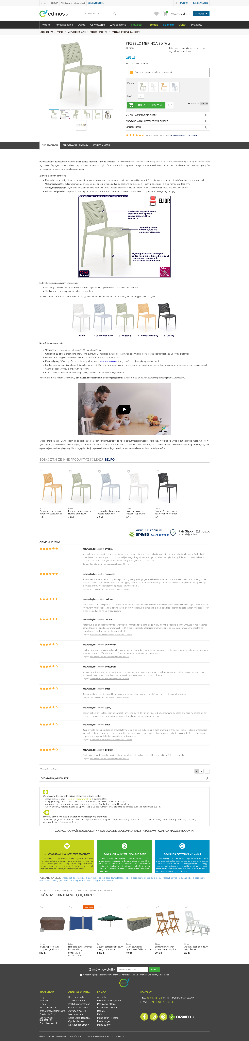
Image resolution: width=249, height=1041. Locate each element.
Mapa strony (104, 1024)
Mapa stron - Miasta (107, 1018)
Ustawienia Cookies (78, 1007)
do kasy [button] (200, 14)
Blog (42, 997)
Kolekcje (168, 24)
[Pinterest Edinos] (163, 1017)
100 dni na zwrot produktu (141, 115)
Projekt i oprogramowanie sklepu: (104, 1036)
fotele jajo (54, 880)
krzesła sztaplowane (107, 361)
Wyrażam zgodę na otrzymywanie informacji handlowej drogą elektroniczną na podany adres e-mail (126, 975)
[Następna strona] (207, 771)
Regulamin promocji (107, 1007)
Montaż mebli (133, 127)
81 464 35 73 (154, 997)
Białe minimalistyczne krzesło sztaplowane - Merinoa (109, 564)
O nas (43, 3)
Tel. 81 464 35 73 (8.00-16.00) (73, 3)
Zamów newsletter (102, 969)
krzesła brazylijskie (171, 878)
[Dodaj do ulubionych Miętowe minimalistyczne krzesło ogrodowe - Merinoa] (169, 105)
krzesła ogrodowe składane (111, 878)
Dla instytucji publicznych (46, 1019)
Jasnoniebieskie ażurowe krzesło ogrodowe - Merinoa (109, 589)
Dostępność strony (78, 1024)
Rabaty (101, 1011)
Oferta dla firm (47, 1014)
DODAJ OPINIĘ (191, 136)
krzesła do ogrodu (152, 878)
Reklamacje (103, 1021)
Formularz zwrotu (48, 1023)
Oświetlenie (97, 24)
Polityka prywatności (79, 1004)
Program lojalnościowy (109, 1000)
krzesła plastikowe (89, 878)
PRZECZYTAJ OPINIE (175, 136)
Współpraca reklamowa (52, 1011)
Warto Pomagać (48, 1007)
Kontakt (54, 3)
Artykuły (101, 997)
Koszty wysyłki (76, 997)
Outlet (182, 24)
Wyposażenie (118, 24)
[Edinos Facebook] (144, 1017)
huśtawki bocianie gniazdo (72, 880)
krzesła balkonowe (70, 878)
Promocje (153, 24)
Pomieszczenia (64, 24)
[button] (114, 13)
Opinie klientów (76, 1021)
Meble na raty (75, 1014)
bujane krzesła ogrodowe (193, 878)
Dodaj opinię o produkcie (54, 778)
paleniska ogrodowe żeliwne (99, 880)
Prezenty (196, 24)
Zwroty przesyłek (77, 1011)
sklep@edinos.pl (95, 3)
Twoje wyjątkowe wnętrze (79, 799)
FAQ (99, 1014)
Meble (46, 24)
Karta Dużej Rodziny (79, 1018)
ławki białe (44, 880)
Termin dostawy (76, 1000)
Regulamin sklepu (106, 1004)
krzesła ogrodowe (134, 878)
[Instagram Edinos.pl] (154, 1017)
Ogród (81, 24)
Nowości (136, 24)
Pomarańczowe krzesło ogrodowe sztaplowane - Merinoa (111, 635)
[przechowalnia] (158, 13)
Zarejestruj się (200, 3)
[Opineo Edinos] (181, 1017)
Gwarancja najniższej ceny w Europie (147, 121)
